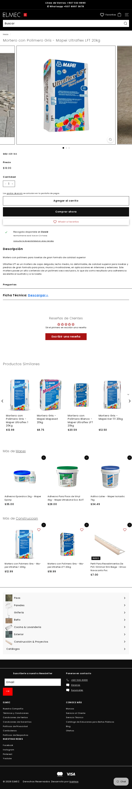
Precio (7, 162)
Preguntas (9, 284)
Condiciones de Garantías (17, 722)
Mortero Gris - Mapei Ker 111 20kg (111, 417)
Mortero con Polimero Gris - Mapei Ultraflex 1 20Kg (17, 420)
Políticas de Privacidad (15, 726)
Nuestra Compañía (13, 708)
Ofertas (70, 730)
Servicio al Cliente (75, 713)
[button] (66, 222)
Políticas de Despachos (15, 735)
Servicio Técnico (74, 717)
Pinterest (7, 754)
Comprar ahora (66, 211)
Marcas (70, 708)
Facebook (8, 745)
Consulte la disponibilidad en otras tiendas (33, 241)
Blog (68, 726)
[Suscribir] (8, 692)
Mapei (21, 451)
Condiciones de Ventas (15, 717)
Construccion (27, 518)
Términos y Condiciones (16, 713)
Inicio (5, 34)
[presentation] (2, 401)
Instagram (8, 749)
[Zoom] (110, 139)
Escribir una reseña (66, 337)
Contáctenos (10, 730)
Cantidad (9, 177)
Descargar (37, 295)
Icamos (74, 781)
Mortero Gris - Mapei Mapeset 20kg (47, 419)
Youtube (7, 758)
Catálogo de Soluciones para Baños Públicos (90, 722)
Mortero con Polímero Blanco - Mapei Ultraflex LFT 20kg (80, 420)
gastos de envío (15, 193)
